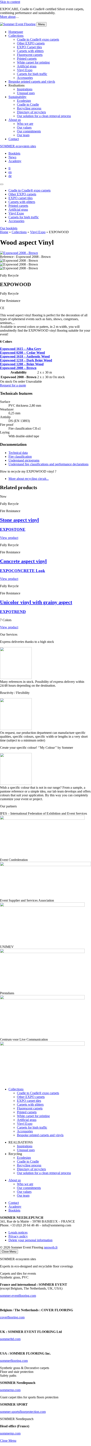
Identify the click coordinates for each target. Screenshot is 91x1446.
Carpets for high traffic (32, 74)
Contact (13, 139)
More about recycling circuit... (28, 478)
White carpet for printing (33, 62)
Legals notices (18, 1232)
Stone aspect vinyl (19, 520)
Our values (24, 127)
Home (4, 232)
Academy (14, 161)
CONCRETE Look (22, 570)
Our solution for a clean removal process (44, 116)
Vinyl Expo (24, 70)
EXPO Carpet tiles (29, 47)
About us (14, 120)
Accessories (25, 78)
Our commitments (29, 131)
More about (7, 16)
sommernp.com (10, 1433)
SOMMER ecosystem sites (18, 146)
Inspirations (24, 89)
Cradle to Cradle (28, 104)
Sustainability (17, 97)
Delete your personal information (30, 1240)
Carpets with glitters (30, 51)
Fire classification (20, 456)
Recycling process (29, 108)
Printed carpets (27, 58)
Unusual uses (26, 93)
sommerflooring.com (14, 1360)
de (10, 176)
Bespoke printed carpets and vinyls (31, 81)
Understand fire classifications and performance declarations (48, 464)
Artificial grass (26, 66)
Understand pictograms (23, 460)
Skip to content (10, 2)
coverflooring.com (12, 1317)
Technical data (18, 453)
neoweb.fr (51, 1247)
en (10, 172)
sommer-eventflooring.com (18, 1295)
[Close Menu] (1, 184)
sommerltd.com (10, 1339)
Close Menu (8, 1440)
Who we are (25, 123)
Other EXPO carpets (31, 43)
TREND (13, 611)
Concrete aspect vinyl (23, 561)
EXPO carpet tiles (29, 1100)
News (12, 157)
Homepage (15, 32)
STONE (12, 529)
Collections (15, 35)
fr (9, 168)
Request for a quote (13, 385)
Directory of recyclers (31, 112)
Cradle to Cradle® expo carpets (38, 39)
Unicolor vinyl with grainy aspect (36, 602)
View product (9, 538)
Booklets (14, 153)
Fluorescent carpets (30, 55)
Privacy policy (18, 1236)
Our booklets (8, 228)
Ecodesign (24, 100)
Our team (23, 135)
